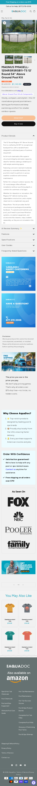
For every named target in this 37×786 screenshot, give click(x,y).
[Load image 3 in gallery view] (28, 60)
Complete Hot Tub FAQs (25, 716)
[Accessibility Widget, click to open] (33, 782)
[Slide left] (2, 60)
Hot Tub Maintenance (26, 691)
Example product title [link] (10, 620)
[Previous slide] (14, 585)
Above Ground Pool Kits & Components (17, 94)
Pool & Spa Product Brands (26, 709)
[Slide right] (34, 60)
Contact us (11, 469)
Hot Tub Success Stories (25, 702)
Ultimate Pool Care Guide (8, 712)
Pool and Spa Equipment (6, 704)
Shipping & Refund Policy (10, 744)
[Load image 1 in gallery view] (9, 60)
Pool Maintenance (25, 696)
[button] (31, 11)
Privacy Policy (6, 748)
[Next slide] (23, 585)
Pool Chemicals (7, 699)
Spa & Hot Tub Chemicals (7, 693)
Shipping (4, 87)
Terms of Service (7, 753)
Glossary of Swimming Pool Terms (27, 728)
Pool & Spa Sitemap (26, 734)
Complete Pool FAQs (26, 722)
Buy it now (18, 124)
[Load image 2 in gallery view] (18, 60)
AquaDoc (12, 772)
